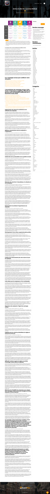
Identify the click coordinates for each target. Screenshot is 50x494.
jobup (34, 136)
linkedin (34, 140)
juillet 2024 (34, 74)
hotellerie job (34, 127)
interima (34, 133)
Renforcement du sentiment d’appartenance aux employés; (13, 84)
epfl (33, 115)
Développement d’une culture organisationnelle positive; (12, 85)
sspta (10, 40)
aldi (33, 90)
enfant (34, 114)
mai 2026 (34, 53)
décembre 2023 (35, 81)
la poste (34, 137)
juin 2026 (34, 52)
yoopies (34, 170)
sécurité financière (15, 44)
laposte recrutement (35, 138)
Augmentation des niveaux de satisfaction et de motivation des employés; (14, 80)
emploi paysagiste (35, 113)
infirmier (34, 132)
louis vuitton (34, 142)
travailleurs (28, 44)
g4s (33, 123)
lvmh (33, 143)
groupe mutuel (35, 126)
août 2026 (34, 50)
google (34, 125)
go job (34, 124)
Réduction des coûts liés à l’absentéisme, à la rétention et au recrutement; (15, 83)
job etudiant (34, 134)
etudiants (34, 118)
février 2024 (34, 79)
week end (34, 169)
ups (33, 168)
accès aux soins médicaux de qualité (10, 41)
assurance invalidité (16, 41)
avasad (34, 93)
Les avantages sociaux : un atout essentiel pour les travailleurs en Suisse (15, 47)
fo (33, 121)
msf (33, 148)
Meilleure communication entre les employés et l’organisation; (13, 81)
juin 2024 (34, 75)
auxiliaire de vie (35, 92)
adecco (34, 89)
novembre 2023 (35, 82)
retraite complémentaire (24, 43)
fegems (34, 119)
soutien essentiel (20, 44)
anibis (34, 91)
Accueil (17, 12)
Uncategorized (13, 40)
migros (34, 147)
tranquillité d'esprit (24, 44)
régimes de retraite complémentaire (17, 43)
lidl (33, 139)
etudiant (34, 117)
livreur (34, 141)
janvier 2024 (34, 80)
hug (33, 129)
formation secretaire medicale (37, 122)
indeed (34, 131)
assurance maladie (21, 41)
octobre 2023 (34, 83)
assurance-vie (25, 41)
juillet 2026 (34, 51)
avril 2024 (34, 77)
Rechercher (34, 21)
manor (34, 145)
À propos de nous (37, 3)
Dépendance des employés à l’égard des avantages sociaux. (13, 96)
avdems (34, 94)
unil (33, 167)
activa (34, 88)
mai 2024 (34, 76)
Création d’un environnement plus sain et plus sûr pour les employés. (14, 86)
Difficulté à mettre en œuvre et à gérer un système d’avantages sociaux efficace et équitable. (17, 98)
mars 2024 (34, 78)
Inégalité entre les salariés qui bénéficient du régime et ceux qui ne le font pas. (15, 97)
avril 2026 (34, 54)
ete (33, 116)
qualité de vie (11, 43)
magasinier (34, 144)
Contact (41, 3)
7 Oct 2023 (7, 40)
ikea (33, 130)
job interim (34, 135)
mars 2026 (34, 55)
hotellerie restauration (36, 128)
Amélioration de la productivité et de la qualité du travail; (12, 82)
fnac (33, 120)
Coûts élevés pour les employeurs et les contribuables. (12, 95)
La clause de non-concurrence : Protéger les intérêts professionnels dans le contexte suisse (38, 32)
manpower (34, 146)
